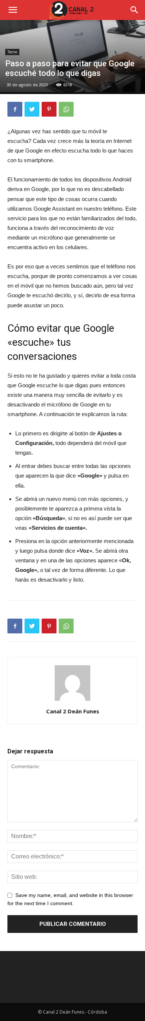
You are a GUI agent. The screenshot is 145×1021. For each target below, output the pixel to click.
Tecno (12, 51)
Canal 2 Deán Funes (72, 711)
